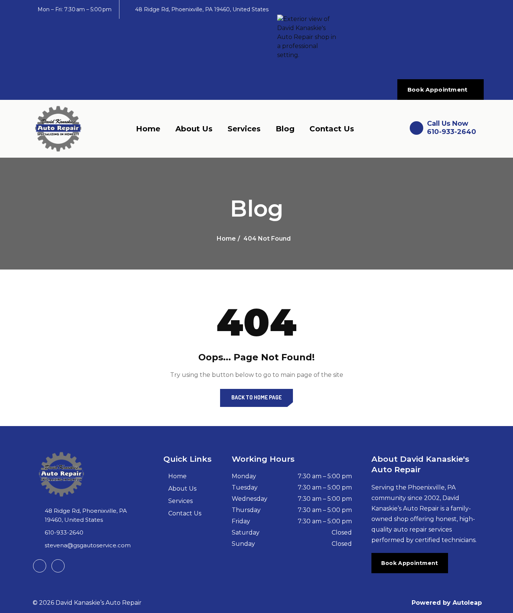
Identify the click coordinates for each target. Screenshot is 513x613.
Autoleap (467, 602)
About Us (194, 128)
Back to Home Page (256, 397)
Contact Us (331, 128)
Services (244, 128)
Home (148, 128)
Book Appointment (437, 89)
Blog (285, 128)
